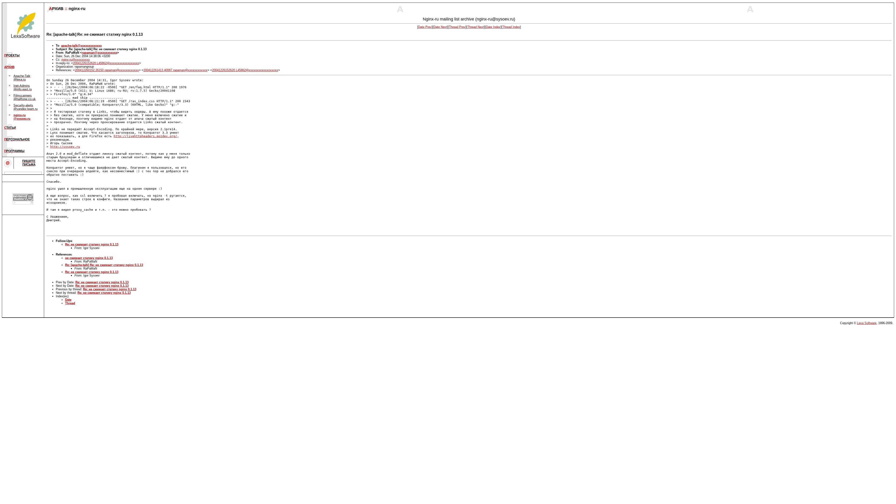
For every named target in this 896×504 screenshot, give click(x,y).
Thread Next (475, 27)
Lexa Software (866, 323)
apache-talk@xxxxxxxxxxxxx (81, 45)
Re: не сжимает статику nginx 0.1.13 (91, 244)
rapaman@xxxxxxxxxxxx (99, 52)
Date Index (493, 27)
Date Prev (425, 27)
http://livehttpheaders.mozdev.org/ (145, 136)
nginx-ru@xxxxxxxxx (75, 59)
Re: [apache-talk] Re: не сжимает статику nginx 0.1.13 (104, 265)
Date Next (440, 27)
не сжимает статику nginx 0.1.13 (89, 258)
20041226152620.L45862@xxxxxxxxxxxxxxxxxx (106, 63)
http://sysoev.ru (65, 146)
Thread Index (511, 27)
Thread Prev (457, 27)
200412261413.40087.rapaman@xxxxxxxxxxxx (175, 70)
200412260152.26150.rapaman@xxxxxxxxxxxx (107, 70)
